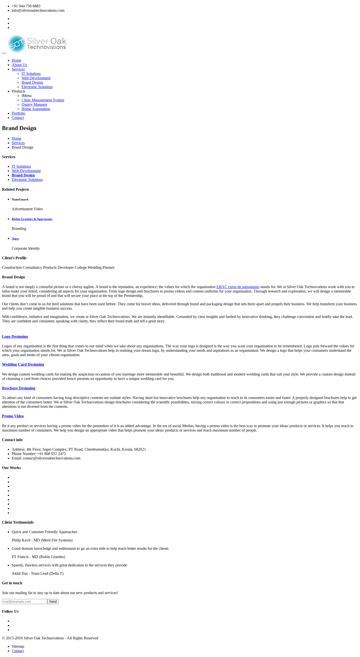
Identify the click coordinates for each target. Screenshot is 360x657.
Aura (15, 238)
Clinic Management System (43, 100)
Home (16, 60)
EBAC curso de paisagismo (237, 287)
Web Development (36, 78)
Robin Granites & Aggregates (32, 219)
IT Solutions (31, 73)
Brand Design (32, 82)
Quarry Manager (34, 104)
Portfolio (18, 113)
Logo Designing (15, 336)
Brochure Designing (18, 388)
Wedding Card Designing (23, 364)
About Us (19, 65)
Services (18, 69)
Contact (18, 118)
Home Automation (36, 109)
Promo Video (13, 416)
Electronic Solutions (37, 87)
